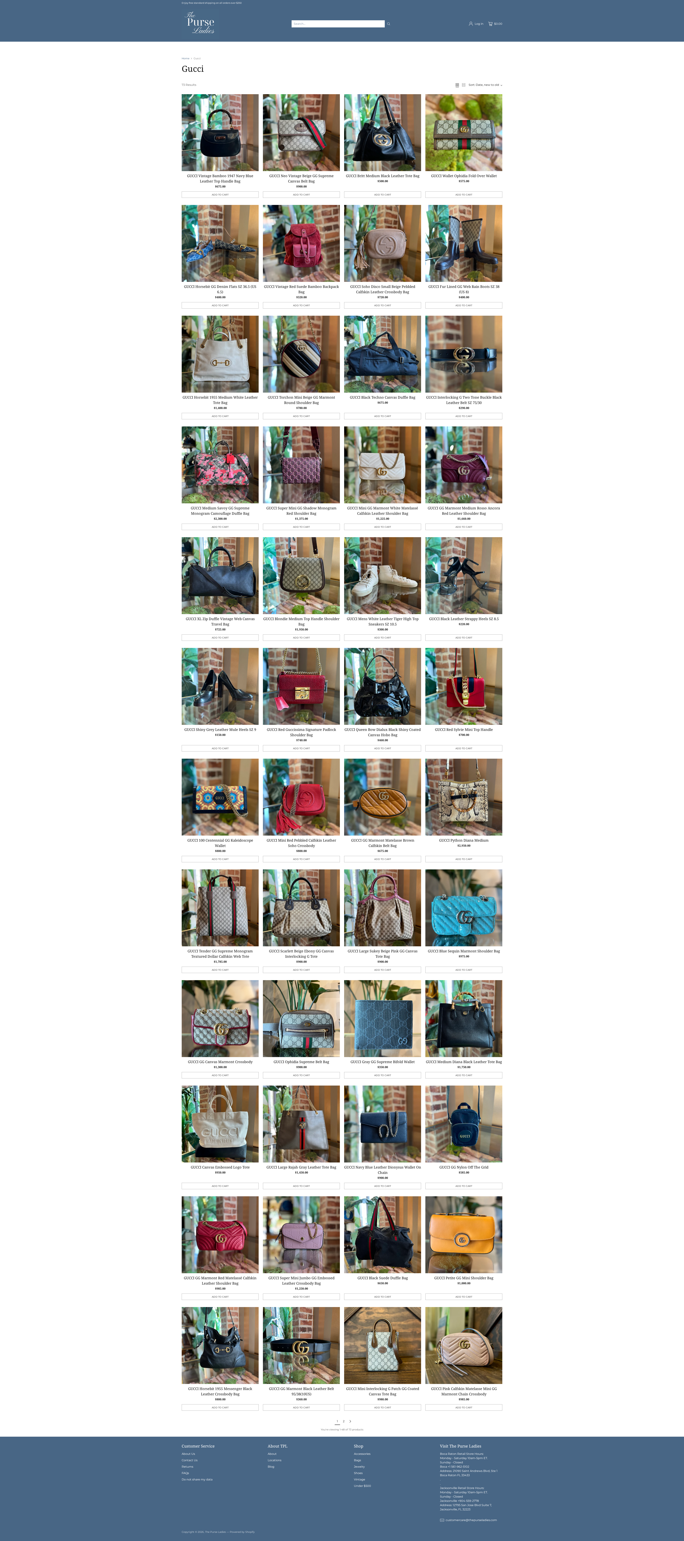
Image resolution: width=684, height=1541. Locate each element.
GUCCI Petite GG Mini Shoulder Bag (463, 1278)
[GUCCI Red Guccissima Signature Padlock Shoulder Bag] (301, 686)
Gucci (99, 43)
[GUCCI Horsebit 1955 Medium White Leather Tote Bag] (220, 354)
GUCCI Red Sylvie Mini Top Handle (464, 729)
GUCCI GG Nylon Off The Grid (463, 1167)
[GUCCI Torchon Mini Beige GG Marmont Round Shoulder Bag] (301, 354)
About (272, 1454)
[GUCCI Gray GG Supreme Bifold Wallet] (382, 1018)
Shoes (518, 43)
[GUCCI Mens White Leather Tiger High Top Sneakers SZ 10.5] (382, 575)
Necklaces (440, 43)
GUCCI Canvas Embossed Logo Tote (220, 1167)
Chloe (200, 43)
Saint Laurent (139, 43)
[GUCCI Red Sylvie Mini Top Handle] (463, 686)
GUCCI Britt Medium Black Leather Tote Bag (382, 175)
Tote (279, 43)
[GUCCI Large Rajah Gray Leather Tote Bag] (301, 1124)
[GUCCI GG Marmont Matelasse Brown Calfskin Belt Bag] (382, 797)
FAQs (185, 1473)
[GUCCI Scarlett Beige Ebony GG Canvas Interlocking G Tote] (301, 907)
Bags (225, 43)
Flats (3, 48)
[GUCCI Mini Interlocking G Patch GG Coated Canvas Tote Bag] (382, 1345)
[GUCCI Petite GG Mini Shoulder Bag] (463, 1234)
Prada (122, 43)
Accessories (310, 43)
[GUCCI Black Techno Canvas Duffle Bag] (382, 354)
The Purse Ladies (215, 1532)
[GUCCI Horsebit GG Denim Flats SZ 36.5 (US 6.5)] (220, 243)
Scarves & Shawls (401, 43)
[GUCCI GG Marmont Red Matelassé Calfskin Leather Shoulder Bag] (220, 1234)
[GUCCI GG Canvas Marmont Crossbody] (220, 1018)
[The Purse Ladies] (200, 24)
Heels (531, 43)
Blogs (61, 48)
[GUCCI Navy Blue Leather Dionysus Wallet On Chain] (382, 1124)
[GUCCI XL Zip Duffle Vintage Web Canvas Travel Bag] (220, 575)
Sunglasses (346, 43)
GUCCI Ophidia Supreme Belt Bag (301, 1061)
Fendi (157, 43)
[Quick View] (254, 99)
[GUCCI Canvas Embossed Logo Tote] (220, 1124)
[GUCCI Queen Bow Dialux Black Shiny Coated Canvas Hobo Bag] (382, 686)
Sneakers (17, 48)
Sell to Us (75, 48)
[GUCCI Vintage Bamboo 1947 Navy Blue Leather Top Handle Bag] (220, 132)
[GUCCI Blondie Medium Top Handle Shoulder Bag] (301, 575)
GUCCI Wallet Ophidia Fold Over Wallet (464, 175)
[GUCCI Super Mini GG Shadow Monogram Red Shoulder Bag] (301, 464)
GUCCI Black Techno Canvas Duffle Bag (382, 397)
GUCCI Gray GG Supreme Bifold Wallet (383, 1061)
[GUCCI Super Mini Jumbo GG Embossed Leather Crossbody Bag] (301, 1234)
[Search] (389, 24)
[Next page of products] (350, 1421)
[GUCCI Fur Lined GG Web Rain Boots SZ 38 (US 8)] (463, 243)
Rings (489, 43)
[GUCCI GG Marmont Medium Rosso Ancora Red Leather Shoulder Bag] (463, 464)
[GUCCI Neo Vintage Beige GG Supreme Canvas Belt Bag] (301, 132)
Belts (361, 43)
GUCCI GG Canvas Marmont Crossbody (220, 1061)
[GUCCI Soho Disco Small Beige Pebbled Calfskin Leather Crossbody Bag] (382, 243)
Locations (274, 1460)
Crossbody (264, 43)
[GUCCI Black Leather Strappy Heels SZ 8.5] (463, 575)
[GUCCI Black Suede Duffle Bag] (382, 1234)
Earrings (475, 43)
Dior (110, 43)
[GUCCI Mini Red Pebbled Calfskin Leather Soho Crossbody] (301, 797)
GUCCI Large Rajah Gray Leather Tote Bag (301, 1167)
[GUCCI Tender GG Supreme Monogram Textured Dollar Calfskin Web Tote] (220, 907)
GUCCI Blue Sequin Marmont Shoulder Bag (464, 951)
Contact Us (190, 1460)
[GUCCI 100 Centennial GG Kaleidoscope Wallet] (220, 797)
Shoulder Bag (243, 43)
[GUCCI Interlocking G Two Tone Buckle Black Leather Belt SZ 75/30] (463, 354)
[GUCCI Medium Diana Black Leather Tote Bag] (463, 1018)
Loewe (213, 43)
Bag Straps (377, 43)
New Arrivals (8, 43)
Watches (504, 43)
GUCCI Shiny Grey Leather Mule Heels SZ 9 (220, 729)
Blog (271, 1466)
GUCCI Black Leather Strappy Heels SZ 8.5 (464, 618)
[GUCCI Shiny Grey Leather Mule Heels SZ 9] (220, 686)
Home (185, 58)
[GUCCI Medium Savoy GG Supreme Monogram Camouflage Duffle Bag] (220, 464)
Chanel (63, 43)
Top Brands (30, 43)
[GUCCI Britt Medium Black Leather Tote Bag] (382, 132)
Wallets (328, 43)
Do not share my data (197, 1479)
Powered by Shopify (242, 1532)
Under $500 (362, 1486)
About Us (188, 1454)
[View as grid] (457, 85)
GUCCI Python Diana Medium (464, 840)
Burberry (185, 43)
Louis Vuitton (81, 43)
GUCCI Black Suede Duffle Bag (382, 1278)
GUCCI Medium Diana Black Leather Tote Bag (464, 1061)
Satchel (292, 43)
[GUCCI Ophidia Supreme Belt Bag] (301, 1018)
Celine (170, 43)
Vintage (46, 48)
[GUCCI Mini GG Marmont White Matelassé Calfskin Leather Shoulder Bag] (382, 464)
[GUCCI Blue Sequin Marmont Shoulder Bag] (463, 907)
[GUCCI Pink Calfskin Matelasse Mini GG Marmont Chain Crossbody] (463, 1345)
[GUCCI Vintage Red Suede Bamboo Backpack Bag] (301, 243)
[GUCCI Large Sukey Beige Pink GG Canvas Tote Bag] (382, 907)
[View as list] (464, 85)
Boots (32, 48)
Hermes (47, 43)
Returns (187, 1466)
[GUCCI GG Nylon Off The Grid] (463, 1124)
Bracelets (458, 43)
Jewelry (423, 43)
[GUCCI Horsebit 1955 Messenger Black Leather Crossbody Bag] (220, 1345)
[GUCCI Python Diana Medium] (463, 797)
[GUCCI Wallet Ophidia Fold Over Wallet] (463, 132)
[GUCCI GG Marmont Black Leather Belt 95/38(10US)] (301, 1345)
